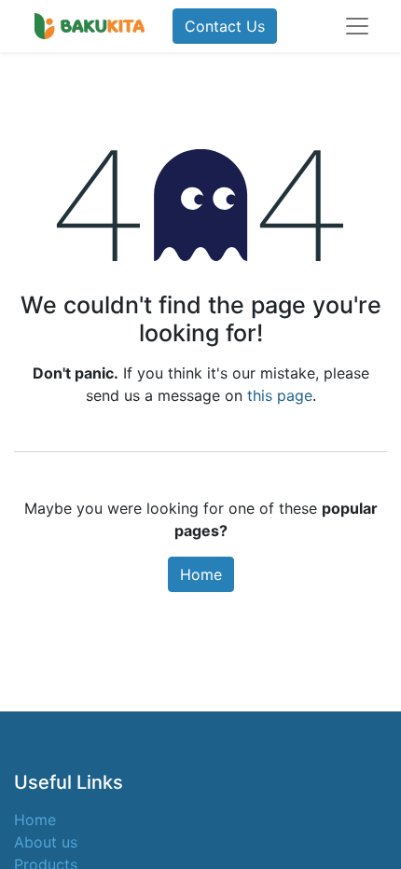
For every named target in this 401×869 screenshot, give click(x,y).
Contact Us (225, 26)
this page (279, 395)
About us (45, 842)
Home (201, 574)
